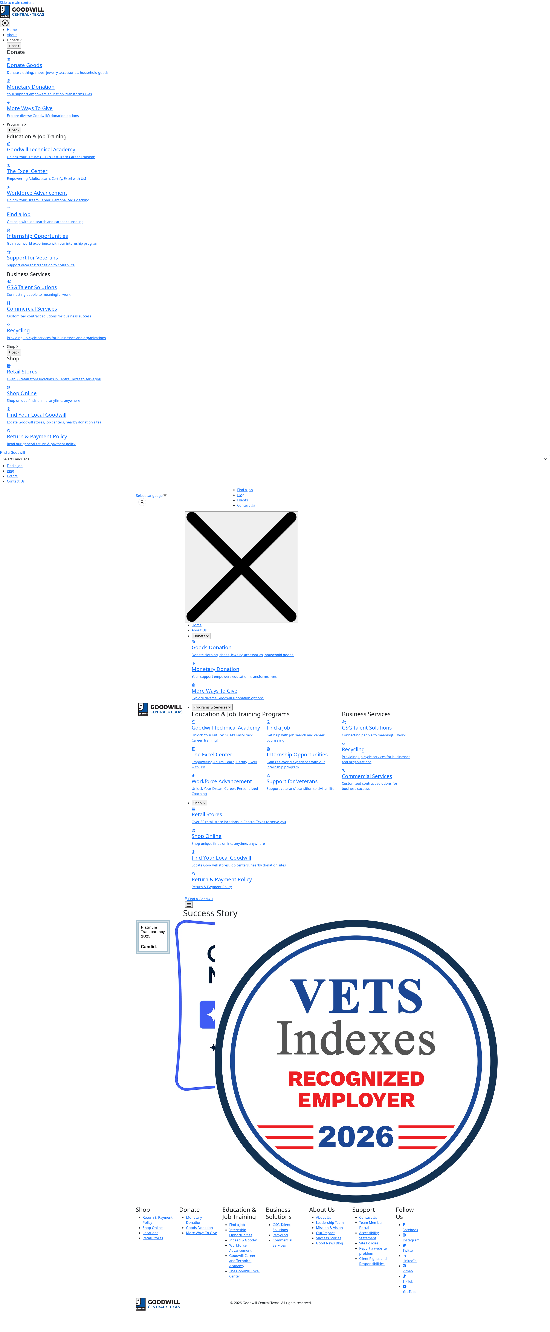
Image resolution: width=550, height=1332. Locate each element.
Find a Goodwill (12, 452)
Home (12, 29)
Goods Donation (199, 1227)
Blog (10, 471)
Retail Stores (153, 1238)
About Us (199, 630)
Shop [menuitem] (54, 395)
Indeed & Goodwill (244, 1240)
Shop (198, 803)
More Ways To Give (201, 1232)
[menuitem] (278, 29)
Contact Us (16, 481)
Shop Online (153, 1227)
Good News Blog (329, 1243)
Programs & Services (210, 707)
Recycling (280, 1235)
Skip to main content (17, 2)
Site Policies (368, 1243)
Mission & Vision (329, 1227)
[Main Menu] (5, 23)
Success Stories (328, 1238)
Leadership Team (330, 1222)
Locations (150, 1232)
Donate (199, 636)
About (12, 34)
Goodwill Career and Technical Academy (242, 1260)
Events (12, 476)
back (15, 45)
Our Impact (325, 1232)
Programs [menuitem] (56, 231)
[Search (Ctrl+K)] (142, 502)
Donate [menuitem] (58, 78)
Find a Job (15, 465)
